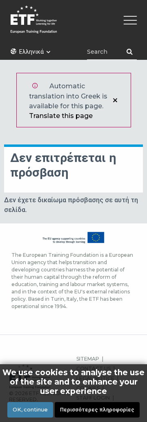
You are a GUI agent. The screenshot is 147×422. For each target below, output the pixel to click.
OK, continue (30, 410)
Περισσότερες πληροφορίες (97, 410)
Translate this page (61, 116)
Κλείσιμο (115, 100)
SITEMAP (87, 359)
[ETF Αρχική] (73, 24)
